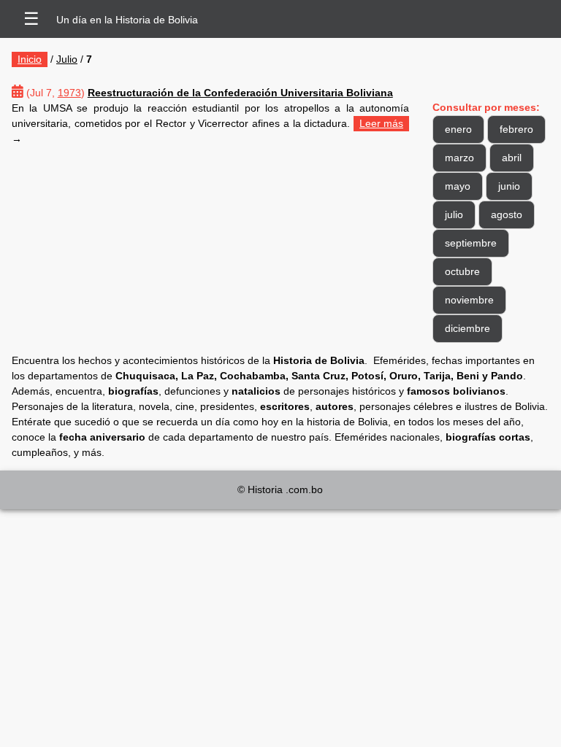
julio (454, 214)
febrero (516, 129)
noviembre (469, 300)
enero (458, 129)
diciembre (467, 328)
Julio (66, 59)
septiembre (471, 243)
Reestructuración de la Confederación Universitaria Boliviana (240, 92)
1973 (69, 92)
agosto (506, 214)
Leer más (381, 123)
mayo (457, 186)
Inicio (30, 59)
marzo (459, 157)
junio (509, 186)
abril (512, 157)
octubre (462, 271)
